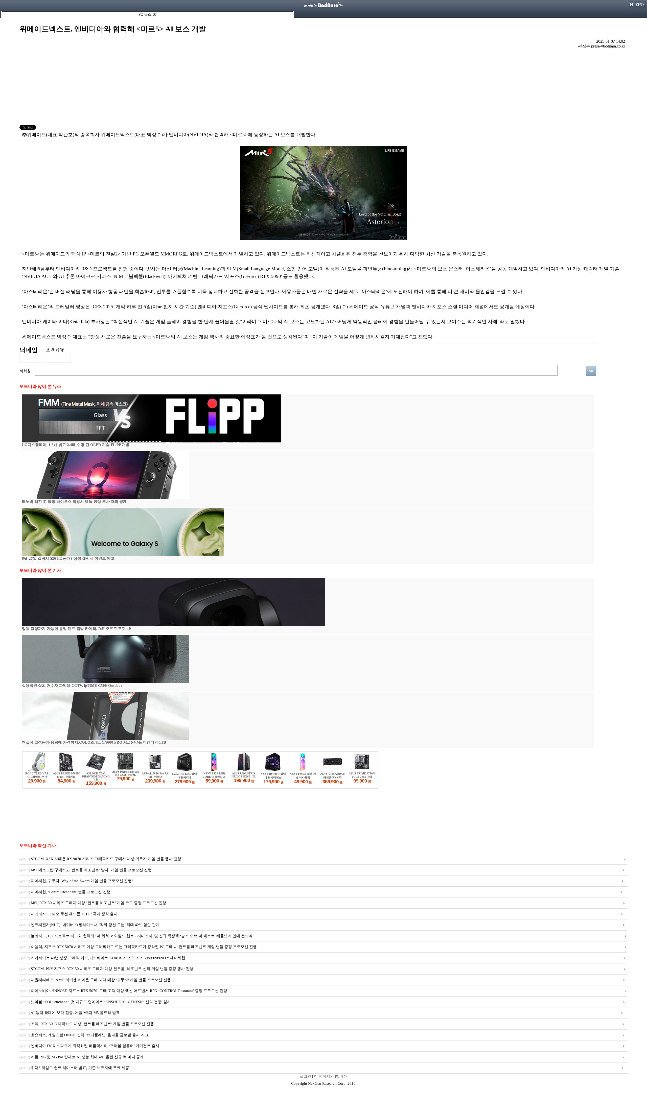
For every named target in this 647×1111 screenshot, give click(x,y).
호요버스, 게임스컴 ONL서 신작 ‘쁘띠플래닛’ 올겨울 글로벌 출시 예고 (84, 1035)
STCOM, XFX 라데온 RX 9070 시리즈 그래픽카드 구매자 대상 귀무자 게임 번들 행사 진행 (101, 859)
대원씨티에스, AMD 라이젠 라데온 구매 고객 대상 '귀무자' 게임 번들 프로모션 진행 (96, 980)
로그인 (305, 1076)
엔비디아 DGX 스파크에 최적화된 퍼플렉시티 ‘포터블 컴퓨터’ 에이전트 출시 (90, 1046)
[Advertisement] (323, 87)
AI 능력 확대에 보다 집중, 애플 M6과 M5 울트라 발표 (70, 1013)
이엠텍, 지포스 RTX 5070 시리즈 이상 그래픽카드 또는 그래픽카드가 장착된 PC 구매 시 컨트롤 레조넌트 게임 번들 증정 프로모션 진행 (139, 947)
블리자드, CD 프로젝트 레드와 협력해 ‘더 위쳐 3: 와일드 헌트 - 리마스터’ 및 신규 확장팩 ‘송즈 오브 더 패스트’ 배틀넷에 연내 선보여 (136, 936)
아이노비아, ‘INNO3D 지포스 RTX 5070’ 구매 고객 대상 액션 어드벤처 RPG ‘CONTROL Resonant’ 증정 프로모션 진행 (124, 991)
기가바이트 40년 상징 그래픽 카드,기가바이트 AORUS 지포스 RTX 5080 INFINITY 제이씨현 (103, 958)
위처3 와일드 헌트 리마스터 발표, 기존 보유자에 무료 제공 (75, 1068)
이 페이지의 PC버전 (330, 1076)
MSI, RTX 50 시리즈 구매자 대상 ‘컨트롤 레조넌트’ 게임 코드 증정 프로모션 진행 (93, 903)
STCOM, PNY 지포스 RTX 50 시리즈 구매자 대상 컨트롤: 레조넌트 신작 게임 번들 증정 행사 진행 (107, 969)
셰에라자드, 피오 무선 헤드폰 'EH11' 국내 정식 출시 (69, 914)
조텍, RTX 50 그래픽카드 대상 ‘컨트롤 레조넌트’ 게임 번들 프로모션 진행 (87, 1024)
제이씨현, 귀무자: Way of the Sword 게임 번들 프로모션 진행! (77, 881)
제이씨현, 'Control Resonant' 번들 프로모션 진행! (66, 892)
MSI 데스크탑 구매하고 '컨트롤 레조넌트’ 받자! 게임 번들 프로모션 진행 (86, 870)
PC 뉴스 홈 (147, 14)
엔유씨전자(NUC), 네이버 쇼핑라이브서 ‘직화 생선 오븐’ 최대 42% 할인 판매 (90, 925)
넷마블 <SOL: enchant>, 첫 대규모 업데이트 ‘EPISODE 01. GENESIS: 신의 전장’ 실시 (96, 1002)
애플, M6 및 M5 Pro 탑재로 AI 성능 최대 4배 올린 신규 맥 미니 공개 (82, 1057)
